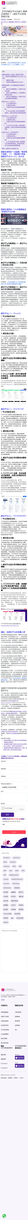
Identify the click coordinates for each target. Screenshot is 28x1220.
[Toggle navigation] (25, 3)
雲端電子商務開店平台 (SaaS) (14, 82)
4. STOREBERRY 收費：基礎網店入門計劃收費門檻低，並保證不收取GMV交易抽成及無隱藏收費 (15, 143)
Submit (14, 832)
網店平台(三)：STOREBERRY (10, 132)
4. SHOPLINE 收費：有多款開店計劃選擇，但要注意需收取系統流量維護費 (15, 127)
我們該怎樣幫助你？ (7, 784)
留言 (2, 791)
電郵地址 (4, 776)
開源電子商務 (10, 80)
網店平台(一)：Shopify (8, 101)
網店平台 (17, 22)
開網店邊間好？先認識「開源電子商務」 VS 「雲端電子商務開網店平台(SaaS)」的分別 (14, 76)
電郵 (3, 824)
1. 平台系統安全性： (11, 103)
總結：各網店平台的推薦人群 (10, 148)
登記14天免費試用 (13, 733)
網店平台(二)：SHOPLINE (9, 116)
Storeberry (4, 22)
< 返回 (4, 8)
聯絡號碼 (3, 769)
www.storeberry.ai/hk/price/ (10, 625)
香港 (16, 1077)
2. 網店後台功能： (11, 105)
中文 (22, 1077)
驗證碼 (3, 803)
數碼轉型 (11, 22)
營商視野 (3, 19)
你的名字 (4, 761)
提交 (7, 815)
